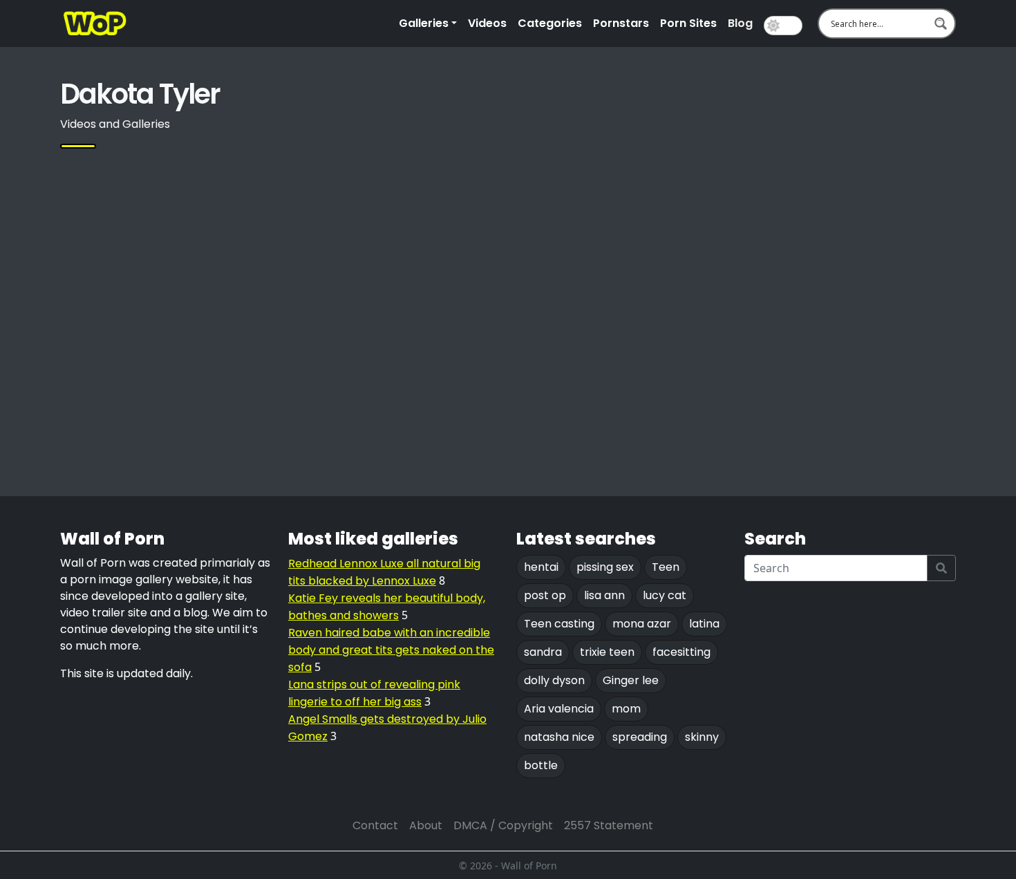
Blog (740, 23)
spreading (639, 737)
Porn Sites (688, 23)
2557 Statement (608, 825)
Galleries (424, 23)
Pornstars (621, 23)
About (425, 825)
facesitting (681, 652)
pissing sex (605, 567)
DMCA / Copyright (503, 825)
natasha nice (559, 737)
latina (704, 624)
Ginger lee (631, 680)
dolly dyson (554, 680)
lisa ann (604, 595)
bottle (541, 765)
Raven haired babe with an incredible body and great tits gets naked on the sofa (391, 650)
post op (545, 595)
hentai (541, 567)
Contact (375, 825)
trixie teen (607, 652)
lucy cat (664, 595)
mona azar (641, 624)
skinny (702, 737)
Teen (665, 567)
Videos (487, 23)
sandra (543, 652)
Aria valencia (559, 709)
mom (626, 709)
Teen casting (559, 624)
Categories (550, 23)
